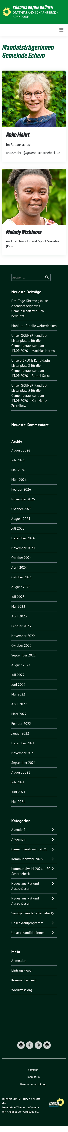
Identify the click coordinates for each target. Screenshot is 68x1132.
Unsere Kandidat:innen (28, 932)
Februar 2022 (21, 723)
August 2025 (20, 518)
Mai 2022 (18, 694)
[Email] (47, 1045)
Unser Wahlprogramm (27, 923)
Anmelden (18, 960)
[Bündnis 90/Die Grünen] (6, 11)
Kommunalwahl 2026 (27, 859)
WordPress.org (21, 990)
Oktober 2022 (21, 645)
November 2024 (23, 548)
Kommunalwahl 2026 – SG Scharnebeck (30, 871)
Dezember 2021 (23, 743)
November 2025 (23, 499)
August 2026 (20, 450)
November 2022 (23, 636)
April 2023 (19, 616)
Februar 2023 (21, 626)
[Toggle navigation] (61, 30)
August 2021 (20, 772)
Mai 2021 (18, 801)
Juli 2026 (18, 460)
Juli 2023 (18, 597)
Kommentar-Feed (23, 980)
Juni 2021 (18, 792)
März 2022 (19, 714)
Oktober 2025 (21, 509)
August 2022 (20, 665)
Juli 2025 (18, 528)
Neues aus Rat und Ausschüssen (25, 886)
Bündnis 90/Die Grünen (33, 7)
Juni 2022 (18, 684)
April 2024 (19, 567)
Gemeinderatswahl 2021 (29, 849)
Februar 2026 (21, 489)
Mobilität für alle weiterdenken (34, 326)
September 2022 (23, 655)
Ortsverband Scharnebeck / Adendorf (35, 15)
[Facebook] (21, 1045)
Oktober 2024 (21, 557)
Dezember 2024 (23, 538)
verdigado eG (30, 1111)
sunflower (31, 1107)
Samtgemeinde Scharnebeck (32, 913)
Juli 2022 (18, 675)
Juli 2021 (18, 782)
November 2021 (23, 753)
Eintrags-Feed (21, 970)
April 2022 (19, 704)
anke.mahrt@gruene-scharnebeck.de (33, 153)
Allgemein (18, 839)
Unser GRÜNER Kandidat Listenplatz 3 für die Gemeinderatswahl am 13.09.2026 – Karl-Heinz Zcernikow (29, 395)
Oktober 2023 (21, 577)
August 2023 (20, 587)
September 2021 (23, 762)
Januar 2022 (20, 733)
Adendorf (18, 829)
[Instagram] (29, 1045)
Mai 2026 (18, 470)
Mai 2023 (18, 606)
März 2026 (19, 479)
